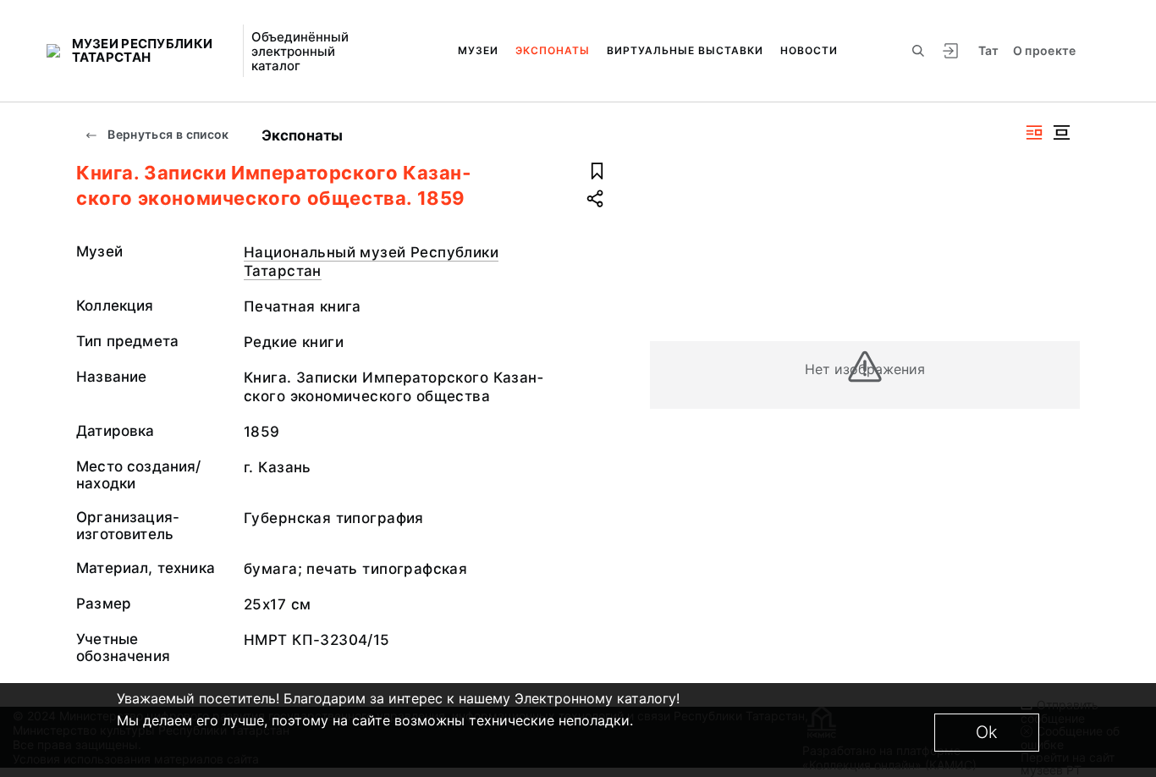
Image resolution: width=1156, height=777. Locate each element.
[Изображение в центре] (1061, 132)
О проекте (1044, 50)
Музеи (478, 50)
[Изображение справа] (1034, 132)
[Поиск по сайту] (918, 51)
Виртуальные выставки (685, 50)
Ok (987, 732)
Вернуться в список (167, 134)
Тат (988, 50)
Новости (809, 50)
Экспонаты (552, 50)
